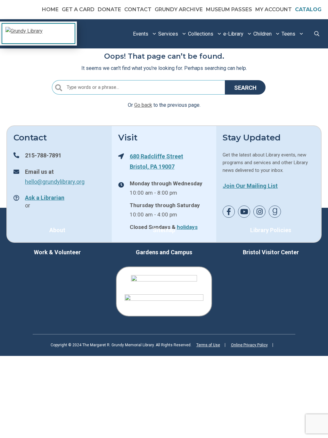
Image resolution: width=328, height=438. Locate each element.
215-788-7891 (43, 155)
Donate (109, 9)
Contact (138, 9)
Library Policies (270, 230)
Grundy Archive (179, 9)
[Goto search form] (317, 34)
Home (50, 9)
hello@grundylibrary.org (55, 181)
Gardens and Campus (164, 252)
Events (140, 34)
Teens (288, 34)
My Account (273, 9)
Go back (143, 105)
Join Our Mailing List (250, 186)
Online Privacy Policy (249, 345)
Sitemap (164, 230)
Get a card (78, 9)
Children (262, 34)
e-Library (233, 34)
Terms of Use (208, 345)
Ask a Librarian (44, 197)
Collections (200, 34)
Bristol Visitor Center (271, 252)
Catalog (308, 9)
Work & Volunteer (57, 252)
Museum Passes (229, 9)
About (57, 230)
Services (168, 34)
